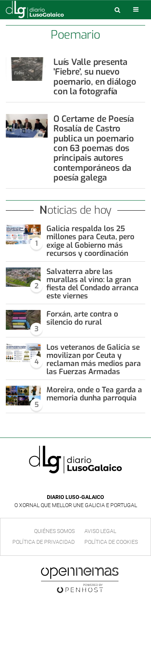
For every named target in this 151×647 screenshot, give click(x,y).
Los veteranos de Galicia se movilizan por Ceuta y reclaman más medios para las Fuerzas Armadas (93, 359)
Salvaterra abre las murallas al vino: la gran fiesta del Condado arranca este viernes (92, 284)
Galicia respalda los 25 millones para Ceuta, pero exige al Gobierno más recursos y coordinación (90, 241)
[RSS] (93, 485)
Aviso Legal (100, 531)
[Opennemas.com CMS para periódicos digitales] (79, 580)
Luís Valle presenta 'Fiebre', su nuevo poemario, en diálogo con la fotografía (94, 76)
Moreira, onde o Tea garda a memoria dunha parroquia (94, 394)
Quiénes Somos (54, 531)
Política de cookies (111, 542)
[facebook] (69, 485)
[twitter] (80, 485)
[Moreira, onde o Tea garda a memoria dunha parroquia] (23, 395)
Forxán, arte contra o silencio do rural (82, 318)
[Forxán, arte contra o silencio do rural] (23, 320)
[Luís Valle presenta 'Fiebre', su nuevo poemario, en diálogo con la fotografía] (27, 69)
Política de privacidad (43, 542)
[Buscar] (117, 9)
